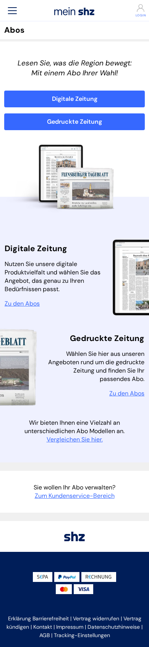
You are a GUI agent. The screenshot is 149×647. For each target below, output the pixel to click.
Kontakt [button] (42, 626)
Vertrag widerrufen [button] (96, 618)
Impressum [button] (69, 626)
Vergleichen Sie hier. (75, 439)
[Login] (136, 8)
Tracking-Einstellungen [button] (82, 635)
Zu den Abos (22, 304)
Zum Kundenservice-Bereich (75, 496)
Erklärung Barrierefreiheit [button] (38, 618)
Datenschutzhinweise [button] (113, 626)
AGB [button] (44, 635)
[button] (12, 10)
